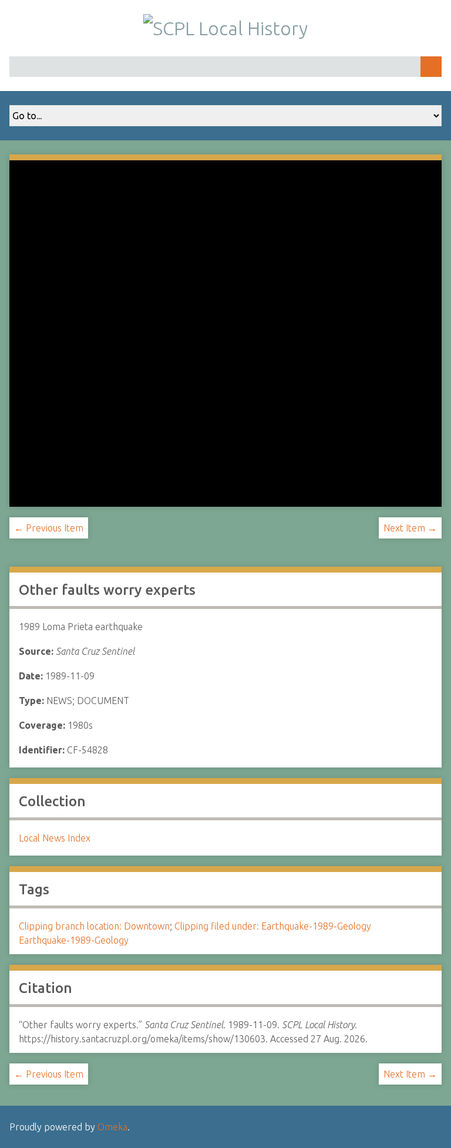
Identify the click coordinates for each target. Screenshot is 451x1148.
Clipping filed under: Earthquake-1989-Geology (272, 926)
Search (431, 66)
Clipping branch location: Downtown (94, 926)
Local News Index (54, 838)
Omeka (112, 1127)
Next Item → (410, 528)
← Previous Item (48, 528)
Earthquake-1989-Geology (74, 940)
